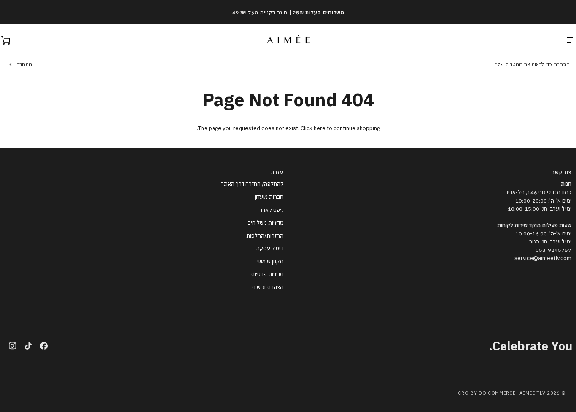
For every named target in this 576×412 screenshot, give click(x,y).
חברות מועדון (268, 197)
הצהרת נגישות (267, 287)
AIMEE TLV (532, 393)
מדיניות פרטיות (266, 274)
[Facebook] (43, 346)
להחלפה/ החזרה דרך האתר (252, 183)
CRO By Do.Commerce (486, 393)
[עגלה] (12, 40)
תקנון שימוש (270, 261)
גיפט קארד (271, 210)
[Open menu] (563, 40)
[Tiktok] (27, 346)
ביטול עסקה (269, 248)
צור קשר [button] (561, 172)
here (319, 128)
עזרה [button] (277, 172)
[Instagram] (12, 346)
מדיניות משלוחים (265, 222)
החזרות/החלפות (264, 235)
